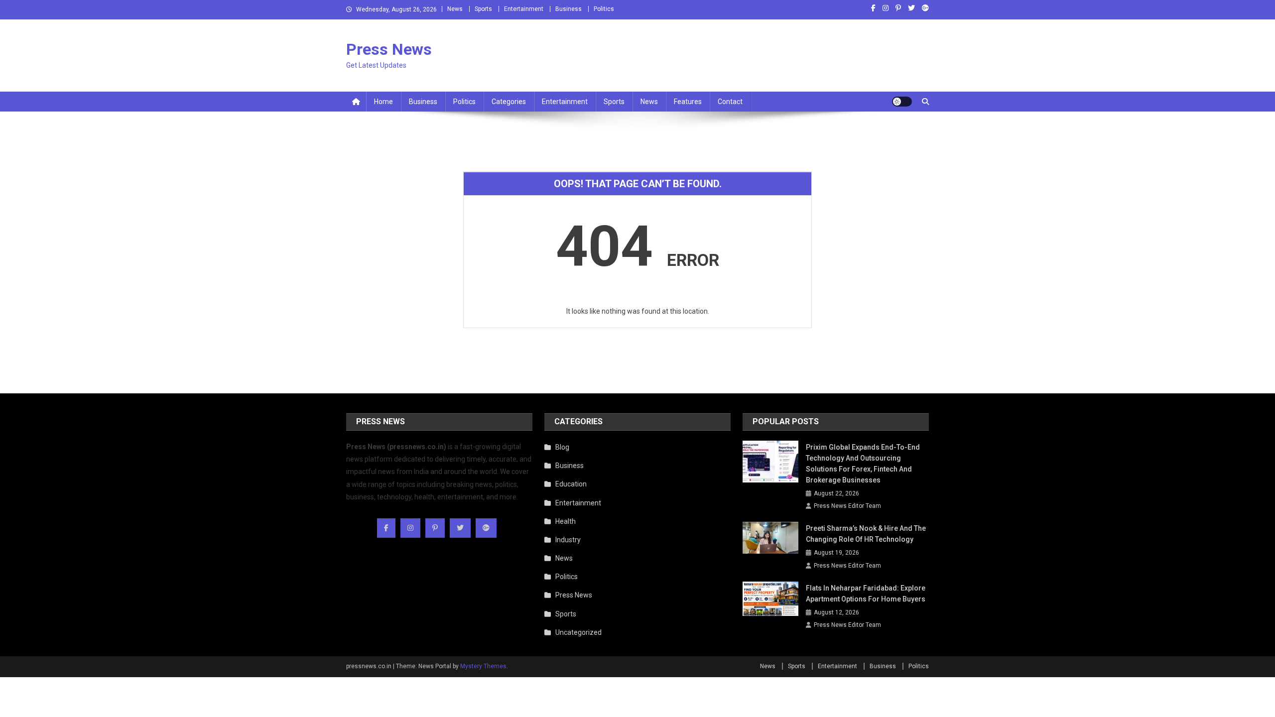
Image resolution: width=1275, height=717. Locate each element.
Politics (604, 8)
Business (568, 8)
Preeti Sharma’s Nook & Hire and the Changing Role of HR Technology (866, 533)
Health (565, 521)
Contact (730, 102)
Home (383, 102)
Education (571, 484)
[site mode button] (902, 102)
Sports (483, 8)
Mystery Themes (483, 666)
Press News (389, 49)
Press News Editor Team (847, 505)
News (455, 8)
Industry (568, 540)
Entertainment (523, 8)
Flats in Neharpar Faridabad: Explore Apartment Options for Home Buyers (865, 593)
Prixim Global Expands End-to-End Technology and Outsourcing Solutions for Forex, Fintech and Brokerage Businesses (863, 463)
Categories (509, 102)
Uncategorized (578, 632)
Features (688, 102)
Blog (562, 447)
